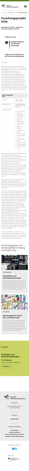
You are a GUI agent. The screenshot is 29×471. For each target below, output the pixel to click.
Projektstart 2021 (11, 12)
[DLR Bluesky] (16, 449)
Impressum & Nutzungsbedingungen (14, 436)
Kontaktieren (6, 366)
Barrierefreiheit (14, 430)
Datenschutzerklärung (14, 432)
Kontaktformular (14, 419)
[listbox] (5, 12)
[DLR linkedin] (13, 449)
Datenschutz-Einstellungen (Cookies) (14, 434)
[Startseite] (1, 12)
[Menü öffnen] (25, 6)
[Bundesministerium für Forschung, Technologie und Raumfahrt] (14, 464)
